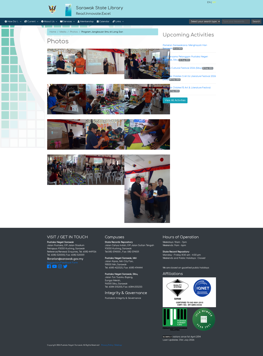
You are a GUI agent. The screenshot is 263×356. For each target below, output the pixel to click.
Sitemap (118, 345)
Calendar (104, 21)
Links (118, 21)
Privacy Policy (107, 345)
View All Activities (175, 100)
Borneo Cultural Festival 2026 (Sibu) (182, 68)
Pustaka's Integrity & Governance (123, 298)
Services (67, 21)
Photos (74, 32)
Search (256, 21)
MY (214, 2)
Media (63, 32)
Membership (86, 21)
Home (52, 32)
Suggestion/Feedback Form (62, 263)
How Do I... (13, 21)
